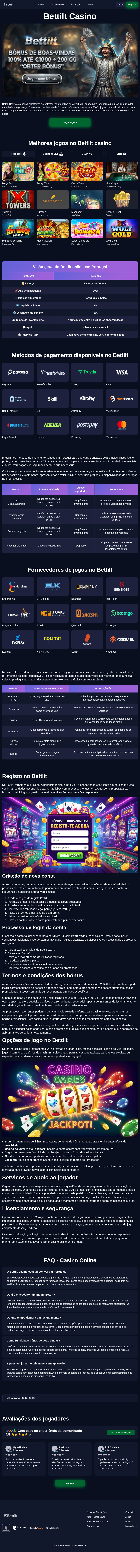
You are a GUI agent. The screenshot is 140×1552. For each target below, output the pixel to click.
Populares (16, 154)
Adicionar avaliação (121, 1432)
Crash (85, 154)
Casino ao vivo (50, 154)
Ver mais (70, 1483)
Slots (119, 154)
